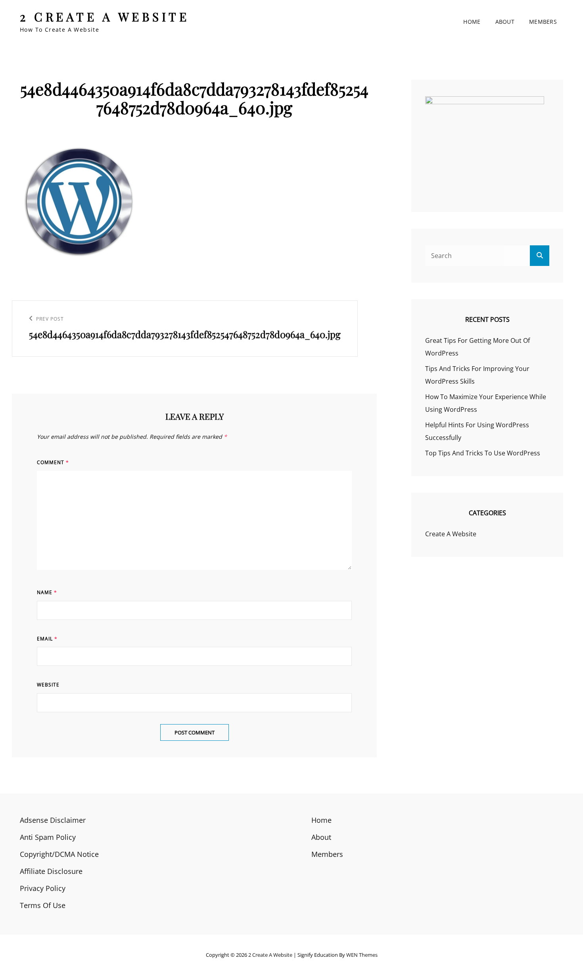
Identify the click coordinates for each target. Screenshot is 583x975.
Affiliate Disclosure (51, 871)
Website (48, 684)
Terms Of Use (42, 905)
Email (47, 638)
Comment (53, 462)
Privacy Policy (42, 888)
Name (47, 592)
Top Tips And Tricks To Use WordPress (482, 453)
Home (471, 21)
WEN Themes (362, 954)
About (504, 21)
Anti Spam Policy (48, 837)
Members (543, 21)
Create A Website (450, 534)
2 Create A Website (104, 17)
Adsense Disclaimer (53, 820)
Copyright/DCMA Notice (59, 854)
